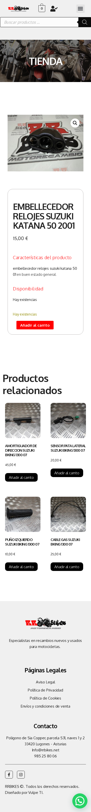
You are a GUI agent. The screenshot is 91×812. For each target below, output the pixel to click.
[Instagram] (21, 775)
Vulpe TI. (35, 792)
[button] (80, 9)
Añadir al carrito (35, 325)
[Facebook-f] (9, 775)
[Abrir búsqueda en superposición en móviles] (45, 22)
